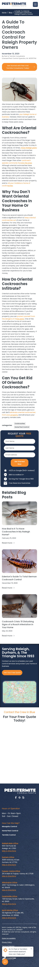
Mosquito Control (9, 826)
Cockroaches (20, 424)
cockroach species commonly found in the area (17, 161)
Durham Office (8, 857)
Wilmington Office (9, 882)
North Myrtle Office (10, 910)
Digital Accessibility (9, 938)
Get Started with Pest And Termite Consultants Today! (17, 66)
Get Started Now (19, 462)
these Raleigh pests (29, 148)
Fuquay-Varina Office (11, 871)
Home (4, 12)
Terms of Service (8, 946)
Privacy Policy (7, 942)
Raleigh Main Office (10, 843)
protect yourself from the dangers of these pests (18, 317)
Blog (10, 12)
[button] (35, 4)
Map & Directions (9, 851)
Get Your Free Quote (12, 672)
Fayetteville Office (9, 896)
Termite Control (9, 835)
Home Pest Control (22, 427)
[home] (14, 4)
